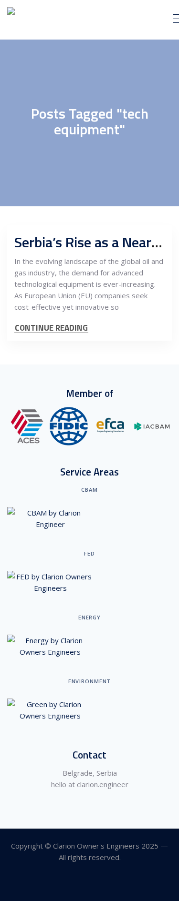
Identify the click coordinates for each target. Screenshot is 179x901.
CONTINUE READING (51, 328)
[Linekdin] (89, 884)
